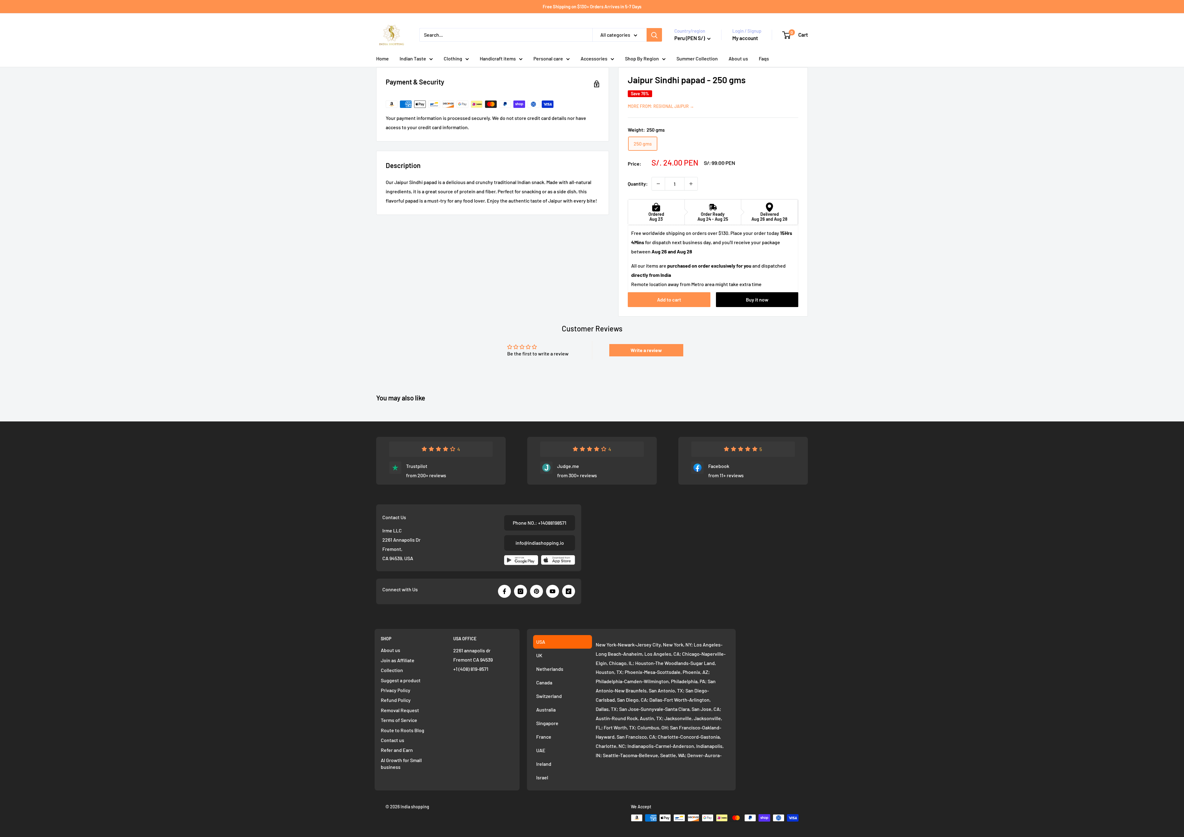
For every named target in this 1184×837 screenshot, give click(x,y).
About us (738, 58)
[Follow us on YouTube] (552, 591)
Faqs (764, 58)
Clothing (453, 58)
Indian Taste (413, 58)
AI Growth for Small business (401, 763)
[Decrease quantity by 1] (658, 183)
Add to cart (669, 299)
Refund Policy (396, 700)
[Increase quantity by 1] (690, 183)
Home (382, 58)
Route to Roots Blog (402, 730)
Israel (542, 777)
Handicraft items (498, 58)
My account (745, 38)
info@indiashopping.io (540, 543)
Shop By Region (642, 58)
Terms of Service (399, 720)
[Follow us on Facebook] (504, 591)
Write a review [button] (646, 350)
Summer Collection (697, 58)
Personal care (548, 58)
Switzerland (549, 696)
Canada (544, 682)
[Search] (654, 35)
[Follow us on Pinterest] (536, 591)
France (543, 737)
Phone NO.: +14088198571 (539, 523)
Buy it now (757, 299)
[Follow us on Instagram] (520, 591)
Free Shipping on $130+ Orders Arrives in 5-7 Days (592, 6)
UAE (540, 750)
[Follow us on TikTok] (568, 591)
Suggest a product (401, 680)
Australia (546, 709)
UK (539, 655)
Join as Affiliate (397, 660)
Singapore (547, 723)
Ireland (543, 764)
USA (540, 642)
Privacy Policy (395, 690)
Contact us (392, 740)
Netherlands (549, 669)
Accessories (594, 58)
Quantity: (638, 184)
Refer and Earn (397, 750)
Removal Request (400, 710)
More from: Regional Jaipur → (661, 106)
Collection (392, 670)
